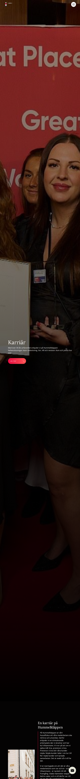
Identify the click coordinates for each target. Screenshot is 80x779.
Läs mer (13, 361)
